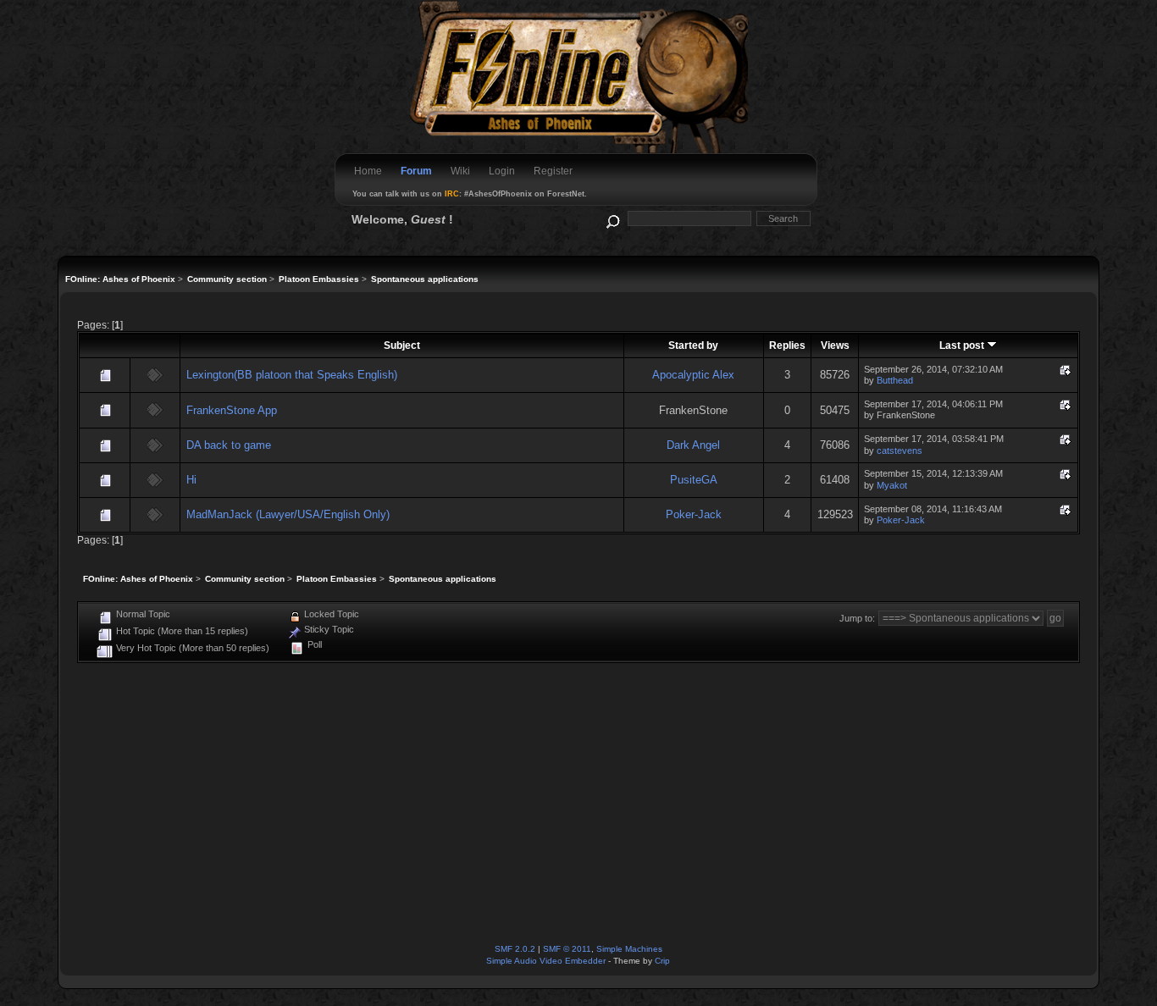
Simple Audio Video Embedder (546, 960)
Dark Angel (693, 445)
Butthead (895, 380)
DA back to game (228, 445)
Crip (662, 960)
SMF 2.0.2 (515, 948)
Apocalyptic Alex (693, 374)
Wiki (460, 171)
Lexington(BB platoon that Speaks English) (291, 374)
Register (553, 171)
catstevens (899, 450)
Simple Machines (629, 948)
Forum (416, 171)
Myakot (892, 485)
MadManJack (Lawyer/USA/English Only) (288, 514)
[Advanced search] (612, 218)
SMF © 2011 (567, 948)
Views (835, 345)
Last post (963, 345)
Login (502, 171)
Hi (191, 479)
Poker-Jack (694, 514)
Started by (693, 345)
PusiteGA (693, 479)
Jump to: (857, 618)
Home (368, 171)
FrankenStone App (231, 410)
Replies (787, 345)
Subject (402, 345)
